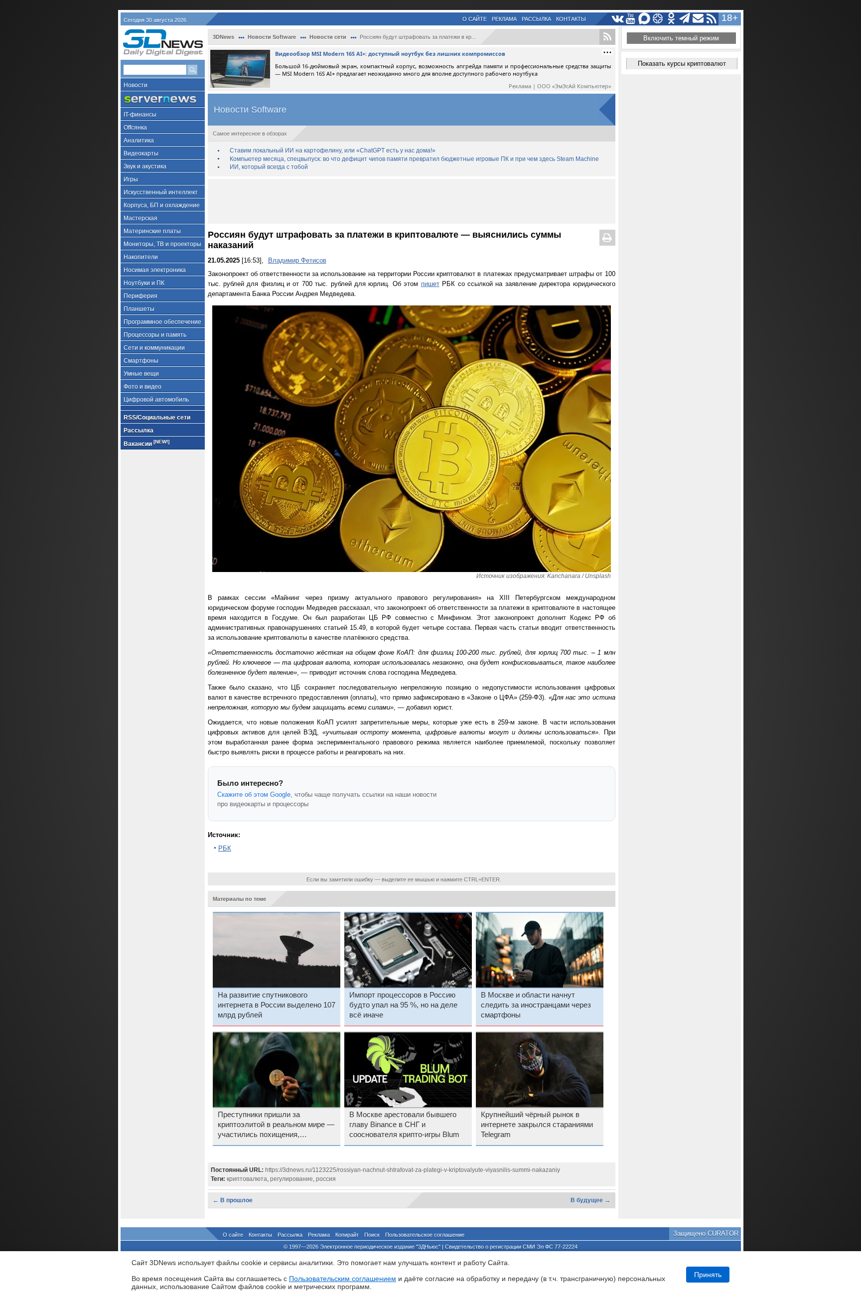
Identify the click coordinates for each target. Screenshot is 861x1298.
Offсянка (135, 127)
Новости (135, 85)
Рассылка (536, 19)
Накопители (141, 257)
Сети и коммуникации (154, 347)
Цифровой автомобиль (156, 399)
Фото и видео (142, 386)
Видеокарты (141, 153)
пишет (430, 284)
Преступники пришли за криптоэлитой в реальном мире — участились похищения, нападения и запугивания (276, 1125)
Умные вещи (141, 373)
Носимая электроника (155, 270)
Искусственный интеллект (161, 192)
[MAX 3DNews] (644, 18)
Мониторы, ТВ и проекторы (162, 244)
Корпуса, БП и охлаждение (162, 205)
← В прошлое (233, 1200)
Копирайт (347, 1235)
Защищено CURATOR (705, 1233)
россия (326, 1178)
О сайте (474, 19)
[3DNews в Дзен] (658, 18)
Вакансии (146, 443)
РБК (224, 848)
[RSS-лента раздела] (607, 37)
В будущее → (590, 1200)
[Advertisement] (411, 201)
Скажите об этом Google (253, 794)
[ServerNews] (163, 99)
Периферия (140, 295)
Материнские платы (152, 231)
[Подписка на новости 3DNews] (698, 18)
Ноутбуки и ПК (144, 283)
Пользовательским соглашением (342, 1279)
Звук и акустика (145, 166)
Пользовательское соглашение (424, 1235)
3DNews (223, 37)
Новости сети (327, 37)
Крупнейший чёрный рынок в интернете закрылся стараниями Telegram (537, 1125)
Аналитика (139, 140)
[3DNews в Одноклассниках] (671, 18)
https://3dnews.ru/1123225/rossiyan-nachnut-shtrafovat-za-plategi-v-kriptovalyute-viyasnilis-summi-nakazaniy (412, 1169)
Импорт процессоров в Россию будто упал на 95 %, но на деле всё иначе (403, 1005)
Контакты (571, 19)
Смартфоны (141, 360)
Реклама (504, 19)
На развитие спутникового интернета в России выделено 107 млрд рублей (276, 1005)
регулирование (291, 1178)
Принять (707, 1275)
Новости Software (272, 37)
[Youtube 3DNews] (631, 18)
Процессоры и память (155, 334)
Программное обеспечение (162, 321)
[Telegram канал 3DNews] (685, 18)
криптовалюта (247, 1178)
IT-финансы (140, 114)
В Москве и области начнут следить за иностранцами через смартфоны (536, 1005)
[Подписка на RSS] (711, 18)
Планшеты (139, 308)
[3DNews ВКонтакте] (617, 18)
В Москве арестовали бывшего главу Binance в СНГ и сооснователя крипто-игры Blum (404, 1125)
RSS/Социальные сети (157, 417)
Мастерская (140, 218)
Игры (131, 179)
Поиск (372, 1235)
